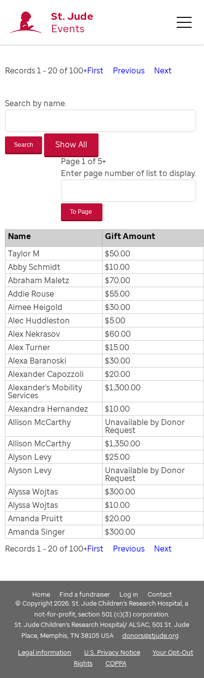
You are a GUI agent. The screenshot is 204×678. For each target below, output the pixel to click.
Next (163, 70)
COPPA (115, 663)
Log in (128, 594)
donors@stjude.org (150, 635)
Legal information (44, 652)
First (95, 70)
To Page (82, 211)
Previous (129, 70)
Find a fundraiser (84, 594)
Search (23, 144)
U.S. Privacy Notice (112, 652)
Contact (160, 594)
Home (41, 594)
